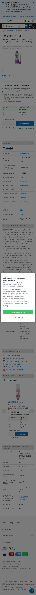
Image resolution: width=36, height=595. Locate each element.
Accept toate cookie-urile (18, 312)
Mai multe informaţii (9, 306)
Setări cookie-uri (18, 317)
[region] (18, 297)
